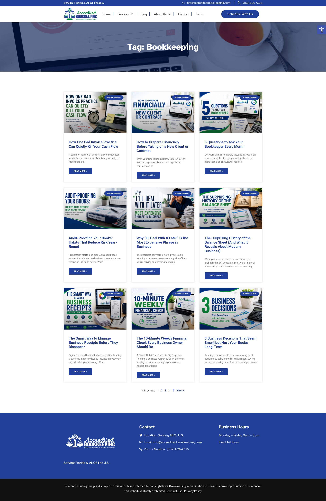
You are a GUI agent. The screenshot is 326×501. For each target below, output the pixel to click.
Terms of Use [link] (174, 491)
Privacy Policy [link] (193, 491)
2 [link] (161, 390)
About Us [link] (160, 14)
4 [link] (169, 390)
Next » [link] (180, 390)
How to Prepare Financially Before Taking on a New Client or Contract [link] (162, 146)
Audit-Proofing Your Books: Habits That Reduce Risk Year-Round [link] (93, 242)
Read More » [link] (80, 171)
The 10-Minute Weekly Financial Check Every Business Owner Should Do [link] (162, 342)
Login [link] (199, 14)
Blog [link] (144, 14)
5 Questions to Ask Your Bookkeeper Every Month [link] (224, 144)
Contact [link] (183, 14)
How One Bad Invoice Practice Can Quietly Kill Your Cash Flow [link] (93, 144)
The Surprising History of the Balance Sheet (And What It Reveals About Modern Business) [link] (228, 244)
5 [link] (173, 390)
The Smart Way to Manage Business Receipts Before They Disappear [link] (93, 342)
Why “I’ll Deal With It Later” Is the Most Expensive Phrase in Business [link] (162, 242)
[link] (321, 29)
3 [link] (165, 390)
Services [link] (123, 14)
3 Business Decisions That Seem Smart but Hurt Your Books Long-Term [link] (230, 342)
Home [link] (107, 14)
